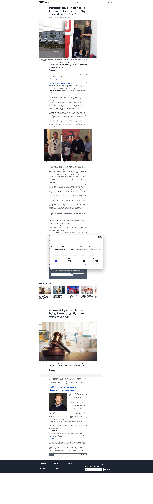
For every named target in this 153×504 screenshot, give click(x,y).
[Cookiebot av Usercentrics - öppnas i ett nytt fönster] (97, 237)
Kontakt (70, 463)
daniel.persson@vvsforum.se (54, 72)
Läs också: (60, 79)
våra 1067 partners (58, 246)
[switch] (69, 261)
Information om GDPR (73, 466)
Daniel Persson (52, 70)
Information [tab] (69, 240)
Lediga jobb (88, 2)
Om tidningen (57, 468)
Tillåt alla (94, 266)
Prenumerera (69, 2)
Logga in (112, 2)
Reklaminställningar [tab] (83, 240)
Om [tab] (96, 240)
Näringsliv (52, 454)
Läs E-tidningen (102, 2)
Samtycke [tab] (56, 240)
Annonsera (95, 2)
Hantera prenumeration (79, 2)
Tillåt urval (76, 266)
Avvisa (59, 266)
